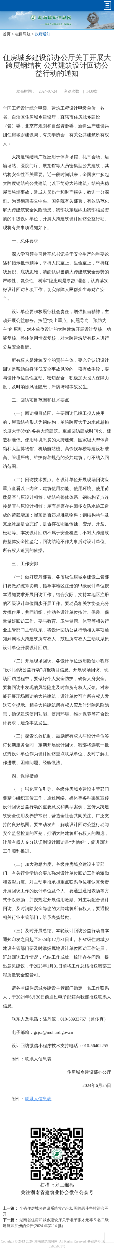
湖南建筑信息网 (46, 1241)
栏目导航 (22, 34)
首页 (7, 34)
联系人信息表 (38, 1098)
